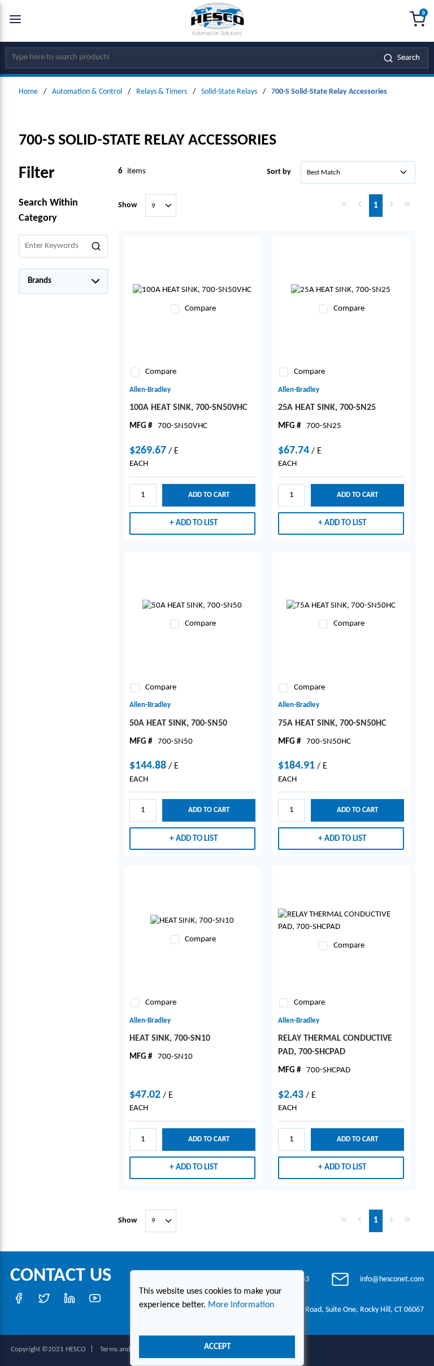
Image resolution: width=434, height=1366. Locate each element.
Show (127, 205)
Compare (200, 308)
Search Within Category (48, 211)
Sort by (279, 172)
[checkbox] (174, 308)
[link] (344, 204)
